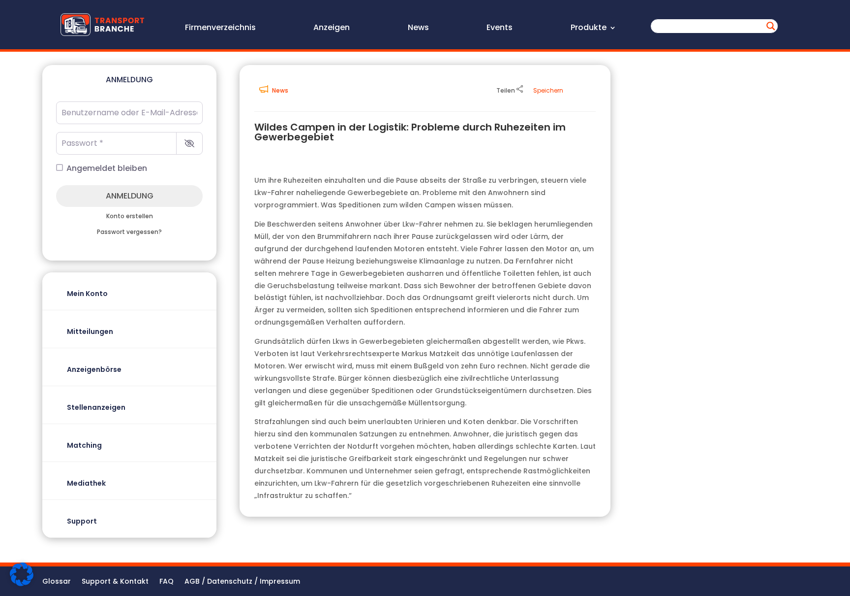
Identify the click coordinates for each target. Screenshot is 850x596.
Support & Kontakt (115, 582)
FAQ (166, 582)
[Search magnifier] (771, 26)
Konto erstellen (129, 216)
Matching (84, 445)
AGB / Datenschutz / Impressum (242, 582)
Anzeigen (331, 28)
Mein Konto (87, 293)
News (418, 28)
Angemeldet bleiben (106, 168)
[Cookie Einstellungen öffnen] (21, 584)
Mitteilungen (90, 331)
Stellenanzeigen (96, 407)
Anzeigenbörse (94, 369)
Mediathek (86, 483)
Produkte (589, 28)
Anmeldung (129, 195)
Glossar (56, 582)
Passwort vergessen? (129, 232)
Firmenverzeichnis (220, 28)
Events (499, 28)
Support (82, 521)
